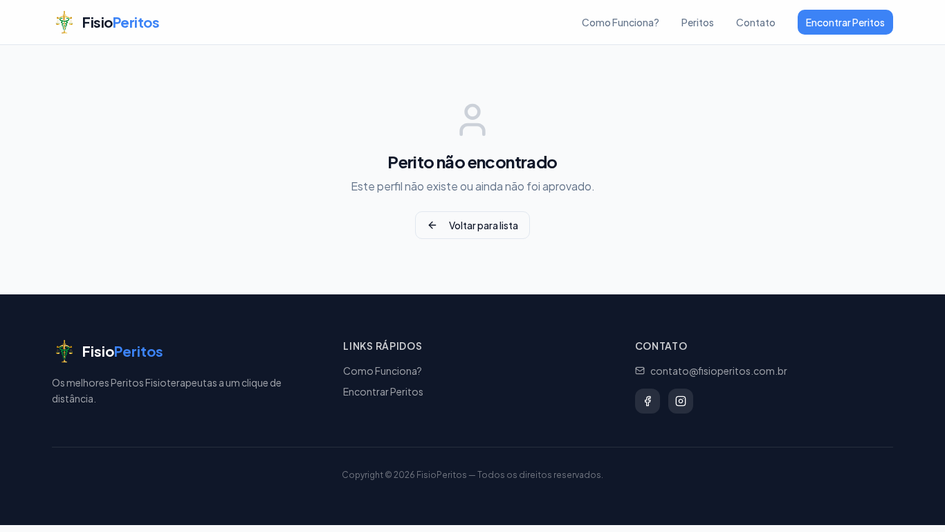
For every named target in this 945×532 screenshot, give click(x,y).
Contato (756, 22)
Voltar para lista (483, 225)
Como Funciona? (620, 22)
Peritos (697, 22)
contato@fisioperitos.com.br (718, 370)
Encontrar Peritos (845, 22)
